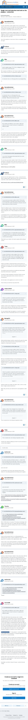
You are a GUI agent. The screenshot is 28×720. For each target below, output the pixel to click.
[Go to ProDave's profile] (2, 47)
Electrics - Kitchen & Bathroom (15, 16)
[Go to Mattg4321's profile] (2, 319)
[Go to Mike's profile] (2, 60)
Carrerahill (7, 602)
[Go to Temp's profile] (2, 247)
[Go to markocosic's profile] (2, 453)
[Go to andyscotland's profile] (2, 289)
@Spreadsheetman (5, 632)
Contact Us (15, 715)
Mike (5, 59)
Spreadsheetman (6, 15)
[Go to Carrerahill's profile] (2, 603)
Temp (5, 246)
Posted (9, 22)
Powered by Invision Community (14, 718)
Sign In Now (14, 697)
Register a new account (14, 689)
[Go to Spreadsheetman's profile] (2, 22)
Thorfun (6, 506)
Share (7, 705)
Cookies (20, 715)
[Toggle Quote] (3, 64)
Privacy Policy (9, 715)
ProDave (6, 46)
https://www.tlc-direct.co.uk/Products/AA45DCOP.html (12, 182)
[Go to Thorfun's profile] (2, 507)
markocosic (7, 452)
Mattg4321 (7, 318)
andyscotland (8, 288)
